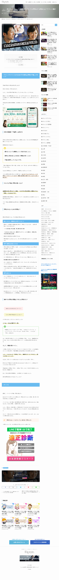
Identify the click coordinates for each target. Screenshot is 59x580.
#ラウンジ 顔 (51, 222)
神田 (44, 176)
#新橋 (52, 233)
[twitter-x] (29, 565)
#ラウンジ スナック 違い (45, 218)
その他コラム (5, 13)
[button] (5, 487)
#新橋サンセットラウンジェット (47, 235)
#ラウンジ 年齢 (44, 220)
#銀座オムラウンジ (44, 252)
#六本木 (49, 224)
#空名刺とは (43, 241)
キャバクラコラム (47, 118)
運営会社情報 (29, 567)
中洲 (44, 152)
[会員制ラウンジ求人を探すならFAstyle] (5, 2)
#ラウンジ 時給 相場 (45, 212)
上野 (44, 149)
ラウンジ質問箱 (46, 142)
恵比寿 (44, 161)
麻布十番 (45, 201)
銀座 (44, 188)
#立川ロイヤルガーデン (45, 245)
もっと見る (21, 64)
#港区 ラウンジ (52, 239)
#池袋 (49, 237)
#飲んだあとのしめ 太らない (46, 254)
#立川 (48, 241)
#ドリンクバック (48, 209)
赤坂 (44, 185)
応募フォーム (35, 567)
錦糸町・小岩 (46, 191)
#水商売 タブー (44, 237)
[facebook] (28, 565)
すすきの (45, 130)
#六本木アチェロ (44, 226)
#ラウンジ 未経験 (51, 220)
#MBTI (42, 209)
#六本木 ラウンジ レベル (45, 228)
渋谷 (44, 173)
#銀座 (42, 250)
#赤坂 (51, 247)
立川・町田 (45, 179)
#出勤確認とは (54, 228)
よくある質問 (23, 567)
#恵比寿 (48, 233)
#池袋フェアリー (44, 239)
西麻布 (44, 182)
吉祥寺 (44, 158)
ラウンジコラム (46, 136)
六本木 (44, 155)
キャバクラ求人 (46, 121)
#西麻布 (52, 245)
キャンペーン (46, 127)
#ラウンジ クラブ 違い (45, 216)
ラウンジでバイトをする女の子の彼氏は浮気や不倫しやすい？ (21, 59)
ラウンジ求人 (46, 139)
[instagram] (30, 565)
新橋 (44, 164)
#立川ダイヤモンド (44, 243)
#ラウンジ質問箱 (44, 222)
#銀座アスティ (47, 250)
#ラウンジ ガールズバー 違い (46, 214)
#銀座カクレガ (52, 252)
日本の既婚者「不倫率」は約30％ (16, 60)
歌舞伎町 (45, 167)
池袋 (44, 170)
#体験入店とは (44, 224)
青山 (44, 194)
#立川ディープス (52, 243)
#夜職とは (49, 231)
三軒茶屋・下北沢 (47, 145)
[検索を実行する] (56, 25)
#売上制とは (43, 231)
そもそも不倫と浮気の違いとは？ (16, 62)
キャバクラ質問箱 (47, 124)
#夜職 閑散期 (54, 231)
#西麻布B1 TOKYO (44, 247)
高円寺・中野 (46, 197)
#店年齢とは (43, 233)
